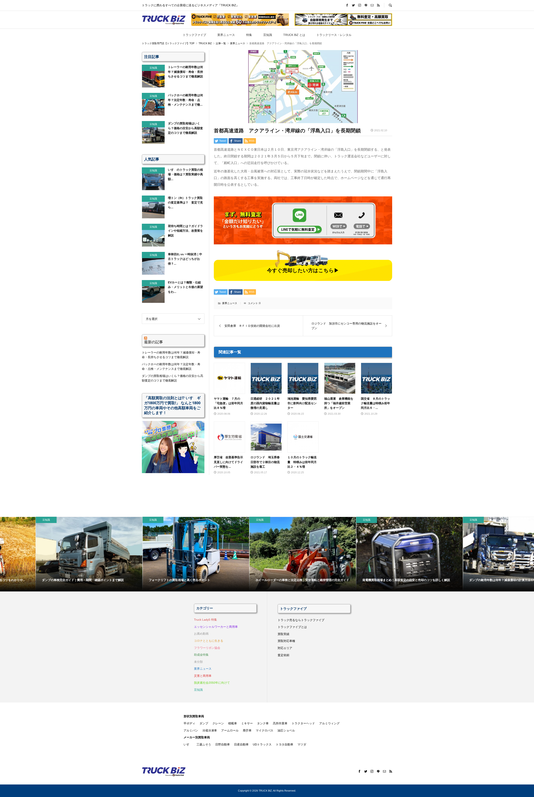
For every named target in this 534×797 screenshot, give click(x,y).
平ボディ (189, 723)
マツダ (301, 744)
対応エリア (285, 648)
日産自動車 (241, 744)
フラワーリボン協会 (207, 647)
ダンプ (203, 723)
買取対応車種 (286, 641)
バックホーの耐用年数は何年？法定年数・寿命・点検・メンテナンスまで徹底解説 (171, 366)
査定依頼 (283, 655)
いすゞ (188, 744)
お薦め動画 (201, 633)
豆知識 (267, 35)
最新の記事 (153, 341)
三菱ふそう (203, 744)
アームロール (230, 730)
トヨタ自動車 (284, 744)
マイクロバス (264, 730)
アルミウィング (329, 723)
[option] (53, 554)
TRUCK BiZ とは (294, 35)
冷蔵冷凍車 (209, 730)
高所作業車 (280, 723)
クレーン (218, 723)
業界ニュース (226, 35)
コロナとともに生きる (208, 640)
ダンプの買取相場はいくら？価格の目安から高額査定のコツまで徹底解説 (172, 378)
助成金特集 (201, 654)
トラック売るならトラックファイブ (301, 620)
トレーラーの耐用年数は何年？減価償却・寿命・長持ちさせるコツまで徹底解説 (171, 355)
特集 (249, 35)
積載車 (232, 723)
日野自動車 (222, 744)
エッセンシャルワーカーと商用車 (216, 626)
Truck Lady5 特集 (205, 619)
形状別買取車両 (194, 716)
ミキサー (247, 723)
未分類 (198, 661)
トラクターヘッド (303, 723)
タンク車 (263, 723)
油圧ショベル (286, 730)
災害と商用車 (203, 675)
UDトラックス (262, 744)
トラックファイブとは (292, 627)
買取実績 (283, 634)
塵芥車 (247, 730)
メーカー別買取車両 (197, 737)
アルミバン (191, 730)
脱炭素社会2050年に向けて (212, 682)
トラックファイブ (194, 35)
